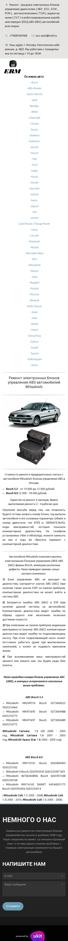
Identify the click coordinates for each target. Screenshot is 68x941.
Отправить (13, 906)
